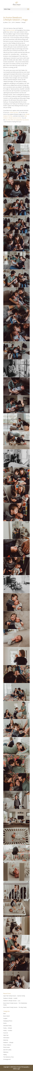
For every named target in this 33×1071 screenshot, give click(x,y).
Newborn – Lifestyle (8, 1042)
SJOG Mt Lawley (7, 1049)
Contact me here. (14, 112)
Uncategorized (7, 1059)
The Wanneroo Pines (8, 1057)
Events (5, 1023)
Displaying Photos (7, 1021)
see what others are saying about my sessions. (17, 120)
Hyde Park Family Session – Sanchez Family (14, 996)
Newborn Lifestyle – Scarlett (10, 998)
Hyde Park (5, 1035)
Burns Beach (6, 1016)
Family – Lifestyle (7, 1028)
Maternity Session (10, 30)
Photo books (6, 1047)
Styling (5, 1054)
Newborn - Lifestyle (20, 22)
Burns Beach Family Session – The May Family (14, 1007)
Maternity (5, 1040)
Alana (6, 22)
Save (7, 127)
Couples (5, 1018)
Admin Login (16, 1069)
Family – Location (7, 1030)
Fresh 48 (5, 1033)
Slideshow (5, 1052)
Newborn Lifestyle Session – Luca (11, 1000)
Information (6, 1037)
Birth (4, 1013)
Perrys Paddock (7, 1045)
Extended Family (7, 1025)
